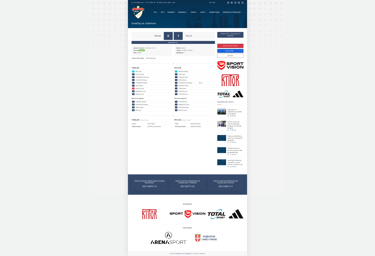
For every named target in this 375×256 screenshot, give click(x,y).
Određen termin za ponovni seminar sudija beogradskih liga (235, 150)
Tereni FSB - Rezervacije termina (230, 35)
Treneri (193, 12)
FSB (155, 12)
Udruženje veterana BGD (232, 12)
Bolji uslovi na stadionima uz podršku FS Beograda (235, 112)
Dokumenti (171, 12)
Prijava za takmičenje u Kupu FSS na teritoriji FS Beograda (235, 138)
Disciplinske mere (230, 46)
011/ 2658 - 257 (151, 2)
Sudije (202, 12)
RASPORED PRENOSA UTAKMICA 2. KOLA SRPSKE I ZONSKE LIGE (235, 162)
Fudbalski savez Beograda (183, 253)
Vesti (162, 12)
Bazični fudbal (214, 12)
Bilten (230, 55)
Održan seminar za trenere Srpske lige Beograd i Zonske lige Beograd (234, 125)
